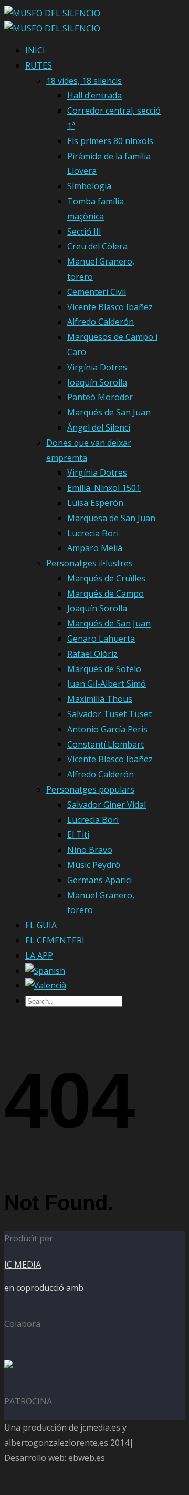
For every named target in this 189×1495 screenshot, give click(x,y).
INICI (35, 50)
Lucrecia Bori (93, 533)
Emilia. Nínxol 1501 (104, 487)
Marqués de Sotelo (104, 669)
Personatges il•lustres (89, 563)
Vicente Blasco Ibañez (110, 307)
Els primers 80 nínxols (110, 141)
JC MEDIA (22, 1264)
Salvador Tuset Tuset (109, 714)
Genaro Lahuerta (101, 638)
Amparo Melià (94, 548)
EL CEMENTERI (55, 940)
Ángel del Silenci (98, 427)
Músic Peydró (93, 865)
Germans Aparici (99, 880)
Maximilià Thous (99, 699)
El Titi (78, 834)
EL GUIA (41, 925)
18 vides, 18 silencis (84, 80)
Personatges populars (90, 789)
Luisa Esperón (95, 503)
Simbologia (89, 186)
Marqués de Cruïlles (106, 578)
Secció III (84, 231)
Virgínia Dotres (97, 367)
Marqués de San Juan (109, 412)
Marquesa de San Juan (111, 518)
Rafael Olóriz (92, 653)
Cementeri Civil (96, 292)
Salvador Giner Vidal (106, 804)
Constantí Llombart (105, 744)
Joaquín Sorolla (97, 382)
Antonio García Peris (107, 729)
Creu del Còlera (97, 246)
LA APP (39, 955)
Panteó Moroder (100, 397)
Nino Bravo (89, 849)
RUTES (38, 65)
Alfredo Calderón (100, 321)
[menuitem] (45, 970)
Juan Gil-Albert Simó (106, 683)
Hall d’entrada (94, 95)
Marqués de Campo (105, 593)
